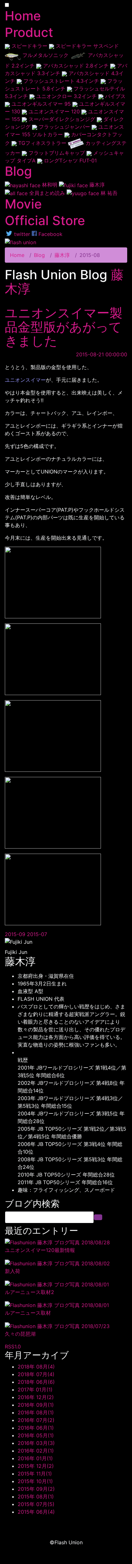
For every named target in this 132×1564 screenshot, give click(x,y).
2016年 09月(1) (36, 1405)
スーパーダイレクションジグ (62, 119)
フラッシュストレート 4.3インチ (61, 81)
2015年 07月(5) (36, 1504)
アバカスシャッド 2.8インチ (75, 65)
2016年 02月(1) (36, 1450)
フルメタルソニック (45, 55)
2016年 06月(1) (36, 1428)
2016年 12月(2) (36, 1397)
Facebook (49, 234)
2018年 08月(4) (36, 1366)
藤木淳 (96, 184)
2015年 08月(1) (36, 1496)
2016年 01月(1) (35, 1458)
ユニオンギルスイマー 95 (41, 104)
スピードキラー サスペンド (86, 46)
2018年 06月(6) (36, 1382)
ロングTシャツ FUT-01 (69, 160)
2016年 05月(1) (36, 1435)
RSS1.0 (13, 1346)
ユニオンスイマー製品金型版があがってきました (63, 327)
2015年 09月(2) (36, 1489)
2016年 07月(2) (36, 1420)
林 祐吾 (108, 193)
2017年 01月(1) (35, 1389)
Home (17, 255)
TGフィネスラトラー (42, 143)
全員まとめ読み (47, 193)
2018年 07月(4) (36, 1374)
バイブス (114, 96)
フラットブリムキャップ (57, 153)
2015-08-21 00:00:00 (101, 354)
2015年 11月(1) (35, 1473)
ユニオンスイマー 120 (54, 111)
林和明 (49, 184)
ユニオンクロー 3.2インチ (66, 96)
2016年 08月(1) (36, 1412)
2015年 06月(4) (36, 1512)
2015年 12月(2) (36, 1466)
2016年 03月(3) (36, 1443)
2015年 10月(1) (35, 1481)
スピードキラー (29, 46)
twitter (21, 234)
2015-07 (37, 934)
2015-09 (16, 934)
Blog (39, 255)
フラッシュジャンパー (64, 127)
